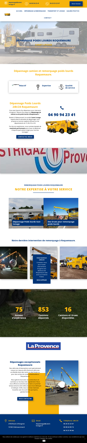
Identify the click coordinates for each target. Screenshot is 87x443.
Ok (44, 440)
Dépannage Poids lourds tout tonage (26, 222)
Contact (47, 18)
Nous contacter (25, 399)
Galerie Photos (73, 11)
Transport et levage (56, 11)
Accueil (19, 11)
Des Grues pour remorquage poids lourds (61, 222)
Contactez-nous (25, 137)
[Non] (85, 439)
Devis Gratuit (76, 4)
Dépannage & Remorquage (35, 11)
